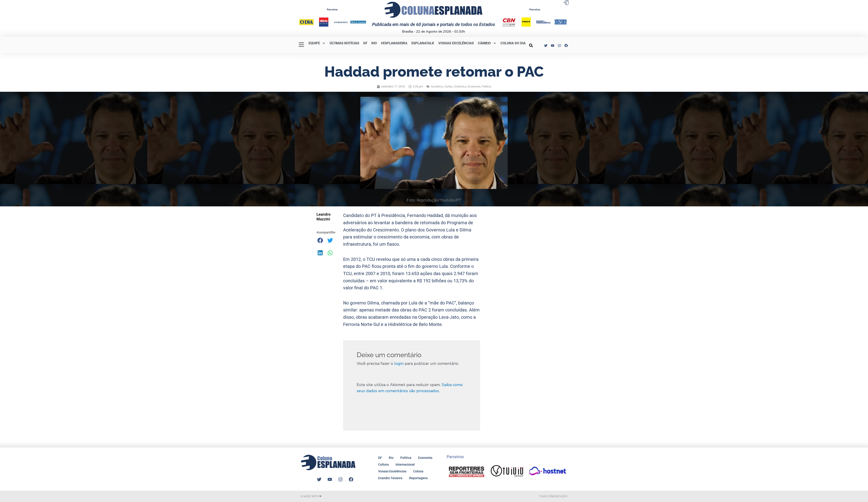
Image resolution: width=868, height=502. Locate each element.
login (398, 363)
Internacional (405, 464)
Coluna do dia (513, 43)
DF (365, 43)
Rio (391, 458)
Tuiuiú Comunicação (553, 496)
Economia (474, 86)
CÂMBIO (484, 43)
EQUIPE (314, 43)
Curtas (448, 86)
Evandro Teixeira (390, 478)
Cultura (383, 464)
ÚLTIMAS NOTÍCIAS (344, 43)
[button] (531, 45)
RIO (374, 43)
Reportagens (418, 478)
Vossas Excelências (456, 43)
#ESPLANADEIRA (394, 43)
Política (486, 86)
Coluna (418, 471)
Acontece (437, 86)
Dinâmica (460, 86)
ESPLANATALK (422, 43)
